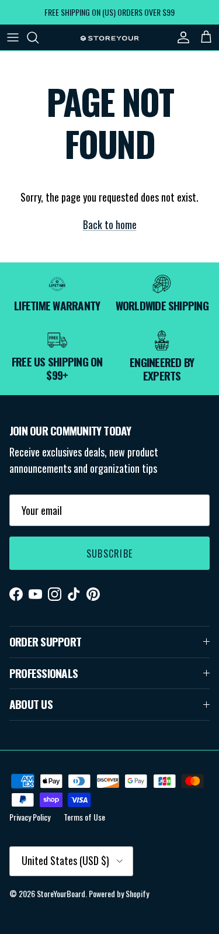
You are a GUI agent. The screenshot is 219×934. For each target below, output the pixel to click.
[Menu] (13, 37)
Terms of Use (84, 817)
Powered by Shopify (119, 893)
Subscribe (109, 553)
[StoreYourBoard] (110, 37)
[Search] (38, 37)
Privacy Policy (29, 817)
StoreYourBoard (61, 893)
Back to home (110, 224)
